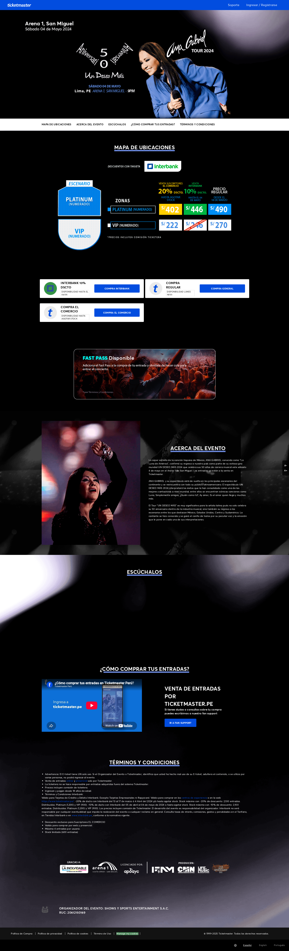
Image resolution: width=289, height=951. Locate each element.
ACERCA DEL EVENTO (89, 124)
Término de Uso (102, 933)
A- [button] (285, 465)
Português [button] (279, 945)
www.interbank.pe (82, 815)
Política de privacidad (50, 933)
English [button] (263, 945)
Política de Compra (21, 933)
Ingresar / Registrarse (261, 5)
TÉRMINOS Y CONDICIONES (197, 124)
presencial (82, 780)
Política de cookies (78, 933)
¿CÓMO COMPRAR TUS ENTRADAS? (153, 124)
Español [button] (247, 945)
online (70, 780)
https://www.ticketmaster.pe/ (58, 801)
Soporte (233, 5)
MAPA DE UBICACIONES (56, 124)
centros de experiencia (194, 797)
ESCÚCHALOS (117, 124)
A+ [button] (285, 470)
